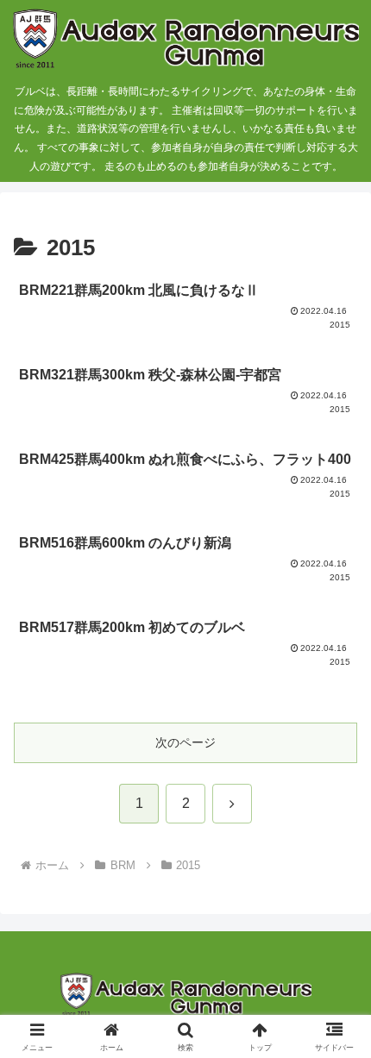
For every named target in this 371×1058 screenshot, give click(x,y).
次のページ (185, 742)
